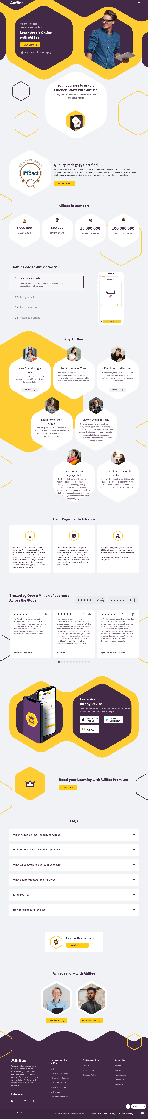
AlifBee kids (55, 1092)
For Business (88, 1066)
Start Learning (30, 45)
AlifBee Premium (57, 1069)
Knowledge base (77, 945)
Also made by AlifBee (59, 1097)
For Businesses (89, 1020)
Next (143, 631)
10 (86, 662)
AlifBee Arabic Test (58, 1083)
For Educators (54, 1020)
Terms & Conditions (99, 1114)
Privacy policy (114, 1114)
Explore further (64, 183)
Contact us (119, 1080)
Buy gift (118, 1070)
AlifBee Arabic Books (59, 1087)
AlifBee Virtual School (59, 1073)
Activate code (120, 1075)
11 (89, 662)
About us (118, 1066)
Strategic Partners (90, 1075)
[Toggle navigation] (139, 3)
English (18, 1112)
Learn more (68, 787)
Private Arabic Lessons (60, 1078)
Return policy (127, 1114)
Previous (5, 631)
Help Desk (119, 1084)
